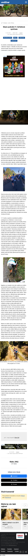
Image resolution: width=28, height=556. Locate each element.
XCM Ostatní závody (9, 527)
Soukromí (16, 549)
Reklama (3, 549)
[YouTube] (26, 552)
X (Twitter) (15, 480)
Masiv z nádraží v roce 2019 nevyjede (11, 523)
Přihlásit (23, 496)
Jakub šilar (21, 37)
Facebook (15, 476)
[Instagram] (23, 552)
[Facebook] (20, 552)
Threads (15, 484)
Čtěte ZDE (17, 437)
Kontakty (3, 551)
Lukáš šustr (14, 40)
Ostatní (21, 32)
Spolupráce (10, 551)
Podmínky (9, 549)
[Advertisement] (14, 95)
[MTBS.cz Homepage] (5, 2)
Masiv (15, 37)
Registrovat (8, 497)
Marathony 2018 (7, 37)
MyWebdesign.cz (13, 545)
